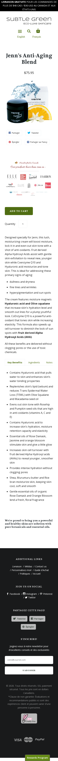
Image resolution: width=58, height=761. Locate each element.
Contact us (41, 566)
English (21, 36)
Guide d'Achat (41, 570)
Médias (28, 566)
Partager (39, 618)
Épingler (30, 626)
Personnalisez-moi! (21, 570)
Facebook (15, 593)
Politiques (25, 573)
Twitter (32, 597)
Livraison (17, 566)
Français (36, 36)
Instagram (31, 593)
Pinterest (48, 593)
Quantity (10, 224)
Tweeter (21, 618)
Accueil (36, 573)
